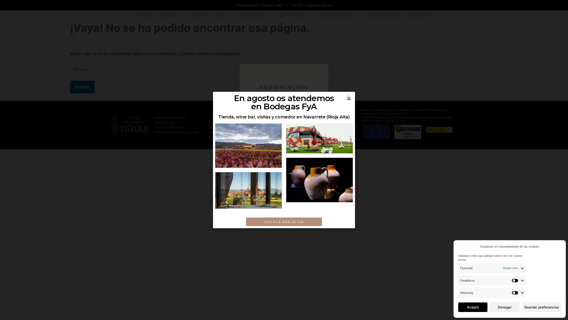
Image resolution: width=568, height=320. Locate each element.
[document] (284, 160)
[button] (349, 98)
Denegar (505, 307)
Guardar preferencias (541, 307)
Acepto (473, 307)
